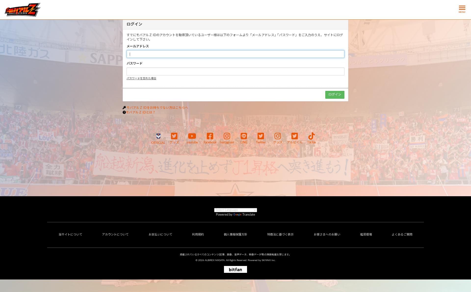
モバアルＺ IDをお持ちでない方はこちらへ (157, 108)
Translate (248, 214)
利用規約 (198, 234)
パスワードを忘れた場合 (141, 78)
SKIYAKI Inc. (268, 260)
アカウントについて (115, 234)
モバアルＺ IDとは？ (141, 112)
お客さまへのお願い (327, 234)
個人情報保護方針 (235, 234)
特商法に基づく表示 (280, 234)
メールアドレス (138, 46)
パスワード (135, 63)
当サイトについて (70, 234)
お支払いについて (160, 234)
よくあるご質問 (402, 234)
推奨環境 (366, 234)
